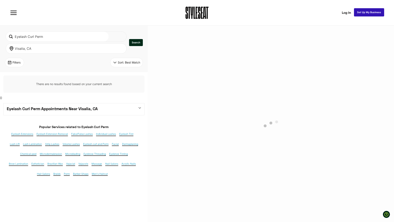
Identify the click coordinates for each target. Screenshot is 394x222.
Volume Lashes (71, 144)
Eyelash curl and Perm (96, 144)
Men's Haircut (100, 173)
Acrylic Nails (128, 163)
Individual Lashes (106, 134)
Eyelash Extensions (22, 134)
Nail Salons (111, 163)
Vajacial (70, 163)
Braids (57, 173)
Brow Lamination (18, 163)
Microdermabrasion (51, 154)
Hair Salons (43, 173)
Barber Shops (80, 173)
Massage (97, 163)
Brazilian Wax (55, 163)
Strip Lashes (52, 144)
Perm (67, 173)
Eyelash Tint (126, 134)
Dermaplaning (130, 144)
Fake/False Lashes (82, 134)
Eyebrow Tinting (118, 154)
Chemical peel (28, 154)
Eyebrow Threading (95, 154)
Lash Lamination (32, 144)
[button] (136, 42)
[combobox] (57, 36)
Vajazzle (83, 163)
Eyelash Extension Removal (52, 134)
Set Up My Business (369, 12)
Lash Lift (15, 144)
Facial (115, 144)
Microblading (72, 154)
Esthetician (37, 163)
